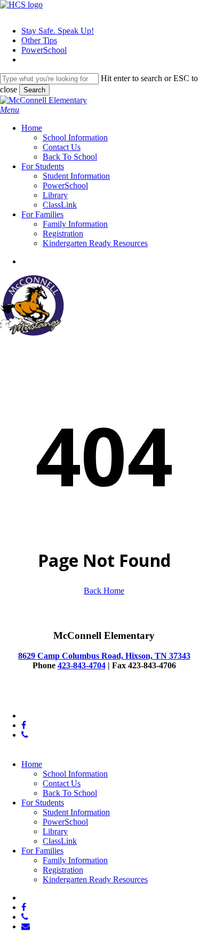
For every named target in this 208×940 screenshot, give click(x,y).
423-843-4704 (82, 665)
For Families (42, 850)
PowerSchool (65, 821)
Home (31, 764)
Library (55, 831)
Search (34, 90)
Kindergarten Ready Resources (95, 879)
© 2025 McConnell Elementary (53, 697)
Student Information (76, 812)
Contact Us (62, 783)
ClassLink (60, 841)
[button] (9, 109)
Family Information (75, 860)
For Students (42, 802)
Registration (63, 869)
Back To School (70, 792)
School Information (75, 773)
